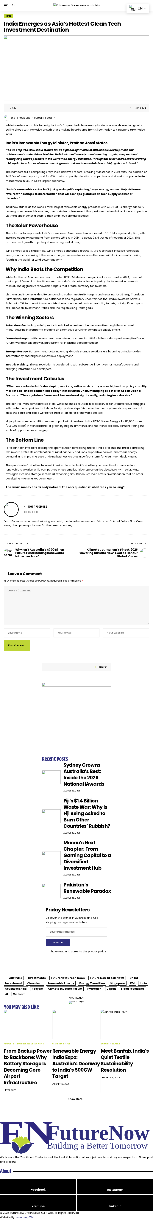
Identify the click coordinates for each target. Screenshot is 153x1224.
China (133, 978)
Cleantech (34, 983)
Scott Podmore (20, 117)
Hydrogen (94, 989)
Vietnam (19, 994)
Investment (13, 983)
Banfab (116, 1044)
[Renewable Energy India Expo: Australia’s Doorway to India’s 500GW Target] (76, 1024)
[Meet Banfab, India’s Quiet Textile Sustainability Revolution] (125, 1024)
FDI (132, 983)
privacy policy (97, 951)
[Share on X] (25, 108)
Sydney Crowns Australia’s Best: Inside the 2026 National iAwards (83, 774)
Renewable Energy (61, 983)
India (8, 16)
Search (103, 667)
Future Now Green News (107, 978)
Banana (105, 1044)
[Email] (37, 108)
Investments (36, 978)
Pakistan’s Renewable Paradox (87, 887)
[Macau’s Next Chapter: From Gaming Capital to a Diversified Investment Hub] (51, 858)
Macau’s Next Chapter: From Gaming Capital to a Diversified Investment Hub (87, 855)
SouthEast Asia (15, 989)
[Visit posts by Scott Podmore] (6, 118)
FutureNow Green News (68, 978)
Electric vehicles (132, 989)
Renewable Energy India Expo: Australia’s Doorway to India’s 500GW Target (76, 1064)
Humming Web (25, 1217)
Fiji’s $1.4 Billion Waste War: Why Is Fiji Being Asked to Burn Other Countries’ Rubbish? (86, 813)
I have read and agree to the (78, 951)
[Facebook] (38, 1186)
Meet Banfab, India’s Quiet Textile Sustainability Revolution (125, 1060)
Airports (9, 1044)
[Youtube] (38, 1203)
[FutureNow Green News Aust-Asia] (76, 5)
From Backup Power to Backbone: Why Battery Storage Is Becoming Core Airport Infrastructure (27, 1067)
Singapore (117, 983)
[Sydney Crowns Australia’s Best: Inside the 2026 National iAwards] (51, 777)
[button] (7, 5)
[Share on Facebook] (19, 108)
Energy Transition (92, 983)
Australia (15, 978)
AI (6, 994)
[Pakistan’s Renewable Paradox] (51, 891)
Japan (111, 989)
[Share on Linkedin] (31, 108)
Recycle (37, 989)
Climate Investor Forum (65, 989)
